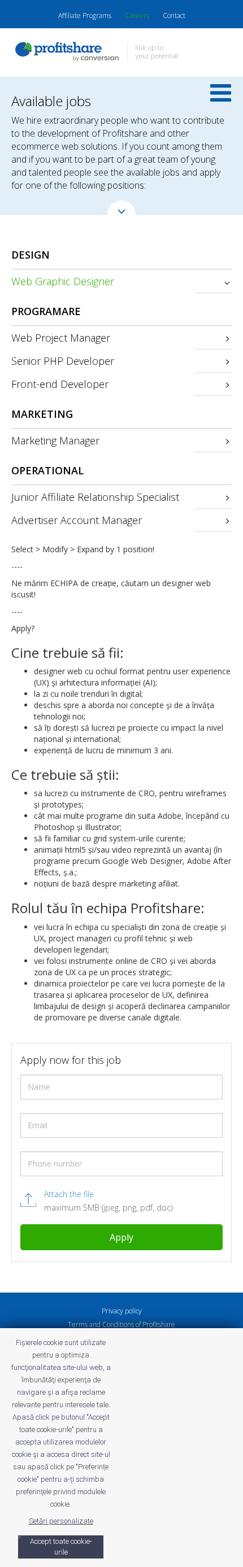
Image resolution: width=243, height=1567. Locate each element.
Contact (174, 15)
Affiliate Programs (84, 15)
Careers (137, 15)
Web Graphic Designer (62, 281)
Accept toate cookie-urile (61, 1546)
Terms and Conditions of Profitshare (121, 1324)
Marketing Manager (55, 440)
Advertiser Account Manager (76, 520)
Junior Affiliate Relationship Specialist (95, 497)
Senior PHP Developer (62, 361)
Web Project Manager (60, 337)
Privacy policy (122, 1311)
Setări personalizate (61, 1521)
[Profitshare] (121, 53)
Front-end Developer (60, 384)
